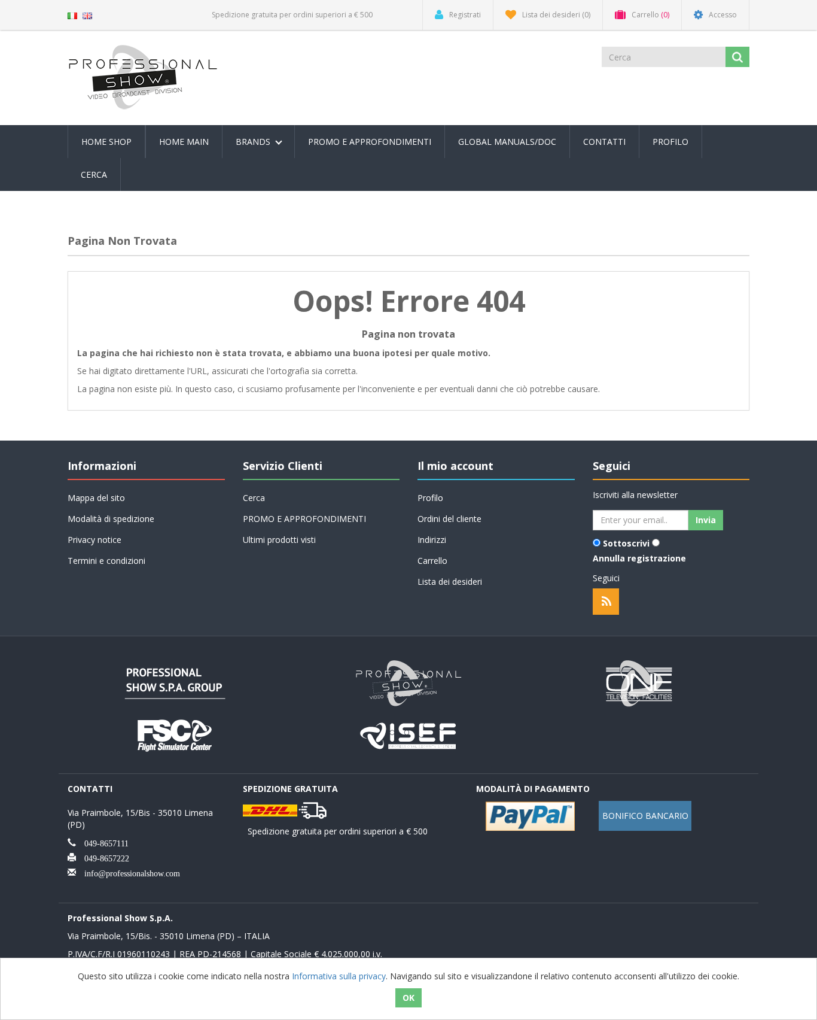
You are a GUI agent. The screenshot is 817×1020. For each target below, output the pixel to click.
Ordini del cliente (449, 518)
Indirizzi (431, 539)
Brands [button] (254, 141)
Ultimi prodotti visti (279, 539)
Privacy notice (94, 539)
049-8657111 (102, 842)
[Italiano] (72, 14)
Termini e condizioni (106, 560)
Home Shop (106, 141)
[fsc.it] (175, 734)
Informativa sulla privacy (339, 976)
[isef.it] (408, 734)
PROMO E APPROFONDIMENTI (369, 141)
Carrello (432, 560)
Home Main (184, 141)
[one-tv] (642, 682)
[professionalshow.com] (408, 682)
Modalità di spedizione (111, 518)
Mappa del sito (96, 497)
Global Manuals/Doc (507, 141)
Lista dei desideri (449, 581)
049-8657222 (102, 857)
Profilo (670, 141)
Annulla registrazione (639, 558)
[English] (87, 14)
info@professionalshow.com (128, 872)
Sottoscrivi (626, 543)
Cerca (94, 174)
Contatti (604, 141)
